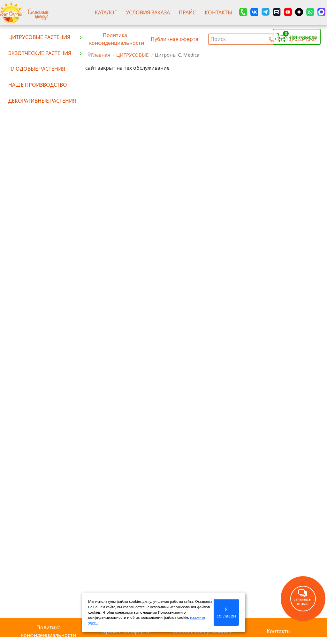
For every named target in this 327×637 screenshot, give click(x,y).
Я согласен (226, 612)
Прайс (187, 12)
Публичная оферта (174, 39)
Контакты (218, 12)
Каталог (106, 12)
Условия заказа (148, 12)
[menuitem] (45, 37)
